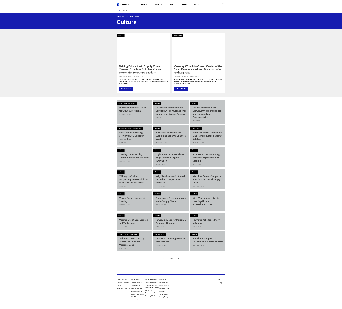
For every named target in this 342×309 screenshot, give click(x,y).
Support (197, 4)
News (171, 4)
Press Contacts (164, 285)
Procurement (163, 282)
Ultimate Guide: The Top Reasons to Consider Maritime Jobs (131, 242)
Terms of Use (163, 294)
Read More (126, 89)
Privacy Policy (163, 297)
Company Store (164, 288)
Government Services (123, 288)
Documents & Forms (151, 293)
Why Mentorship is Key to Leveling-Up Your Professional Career (206, 201)
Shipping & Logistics (123, 282)
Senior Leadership (136, 291)
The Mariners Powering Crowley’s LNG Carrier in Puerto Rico (131, 136)
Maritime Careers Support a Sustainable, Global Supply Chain (207, 179)
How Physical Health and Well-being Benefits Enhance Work (171, 136)
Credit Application (151, 282)
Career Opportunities (137, 294)
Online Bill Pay (149, 290)
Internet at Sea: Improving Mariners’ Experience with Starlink (206, 158)
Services (144, 4)
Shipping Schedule (151, 296)
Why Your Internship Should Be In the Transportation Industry (170, 179)
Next (171, 259)
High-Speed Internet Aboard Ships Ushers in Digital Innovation (170, 158)
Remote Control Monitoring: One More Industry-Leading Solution (207, 136)
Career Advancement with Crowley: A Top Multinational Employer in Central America (171, 111)
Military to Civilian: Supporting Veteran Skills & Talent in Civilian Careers (133, 179)
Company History (136, 282)
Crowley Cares (135, 285)
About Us (158, 4)
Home (120, 11)
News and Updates (136, 288)
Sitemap (161, 291)
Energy (119, 285)
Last (177, 259)
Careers (184, 4)
